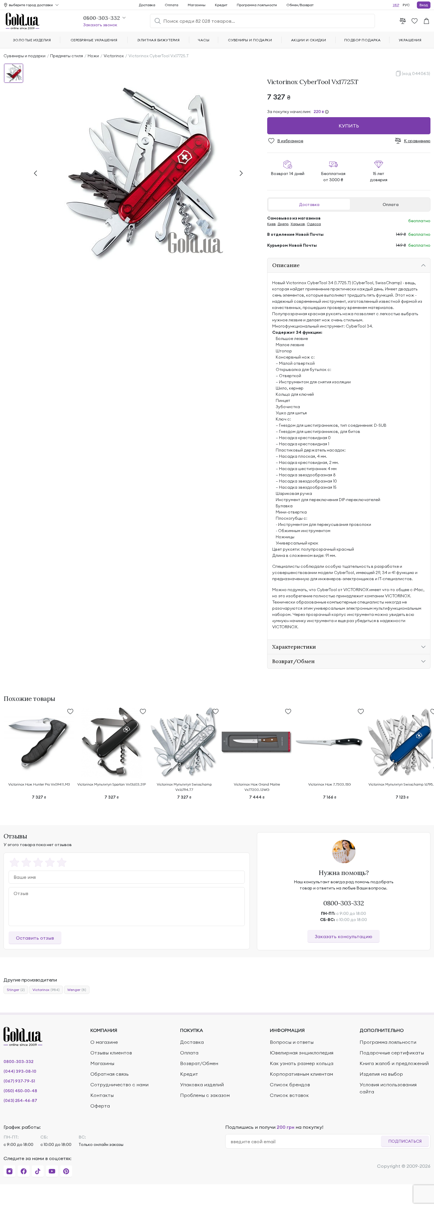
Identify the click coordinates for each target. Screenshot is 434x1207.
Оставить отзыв (35, 938)
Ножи (93, 55)
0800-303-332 (343, 903)
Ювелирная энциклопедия (301, 1053)
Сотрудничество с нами (119, 1084)
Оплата (391, 204)
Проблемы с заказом (205, 1095)
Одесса (314, 224)
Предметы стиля (66, 55)
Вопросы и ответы (292, 1042)
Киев (271, 224)
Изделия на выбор (381, 1074)
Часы (203, 40)
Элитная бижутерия (158, 40)
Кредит (221, 5)
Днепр (283, 224)
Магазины (196, 5)
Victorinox (114, 55)
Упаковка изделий (202, 1084)
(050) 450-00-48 (20, 1090)
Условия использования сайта (388, 1088)
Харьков (298, 224)
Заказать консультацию (343, 936)
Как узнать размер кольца (301, 1063)
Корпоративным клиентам (301, 1074)
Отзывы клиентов (111, 1053)
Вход (424, 5)
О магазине (104, 1042)
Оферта (100, 1106)
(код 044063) (416, 73)
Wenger (76, 989)
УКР (396, 5)
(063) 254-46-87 (20, 1100)
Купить (349, 126)
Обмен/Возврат (300, 5)
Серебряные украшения (94, 40)
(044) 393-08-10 (20, 1071)
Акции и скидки (308, 40)
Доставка (309, 204)
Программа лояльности (257, 5)
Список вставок (289, 1095)
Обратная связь (109, 1074)
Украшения (410, 40)
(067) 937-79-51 (19, 1081)
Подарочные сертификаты (392, 1053)
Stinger (16, 989)
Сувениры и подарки (24, 55)
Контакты (102, 1095)
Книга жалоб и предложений (394, 1063)
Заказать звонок (100, 24)
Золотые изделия (32, 40)
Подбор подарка (362, 40)
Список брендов (290, 1084)
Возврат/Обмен (199, 1063)
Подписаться (405, 1141)
